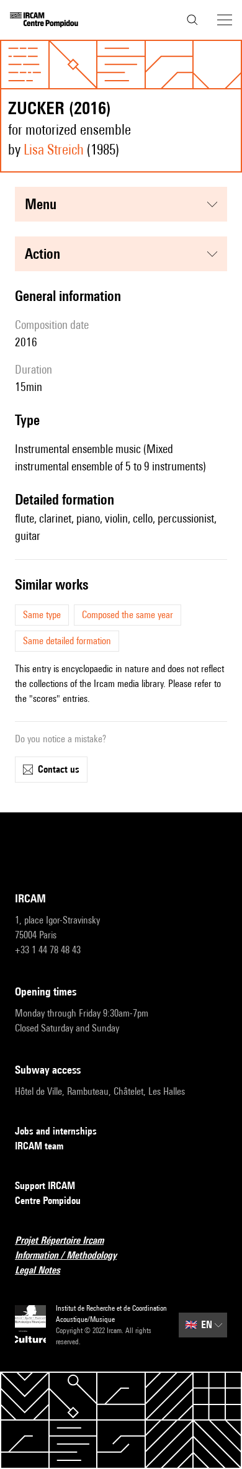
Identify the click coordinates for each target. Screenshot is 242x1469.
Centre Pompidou (48, 1200)
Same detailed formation (67, 641)
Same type (42, 615)
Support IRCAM (45, 1186)
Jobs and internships (56, 1131)
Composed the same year (127, 615)
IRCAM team (39, 1146)
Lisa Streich (54, 149)
